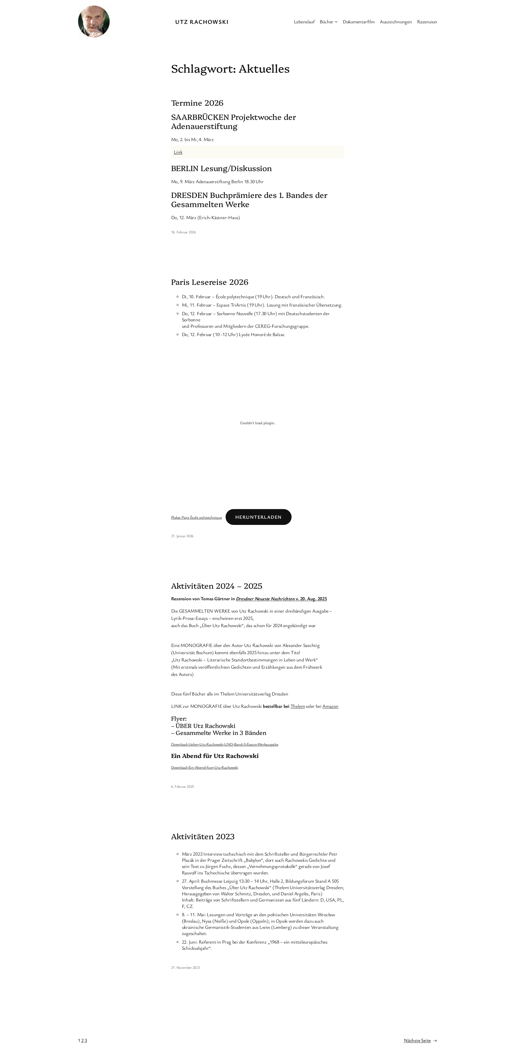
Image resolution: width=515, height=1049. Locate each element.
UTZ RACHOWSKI (202, 21)
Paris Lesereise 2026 (209, 281)
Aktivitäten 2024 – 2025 (217, 585)
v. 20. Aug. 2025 (281, 598)
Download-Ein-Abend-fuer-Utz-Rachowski (204, 767)
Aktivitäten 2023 (203, 836)
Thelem (297, 706)
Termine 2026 (197, 102)
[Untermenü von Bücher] (336, 21)
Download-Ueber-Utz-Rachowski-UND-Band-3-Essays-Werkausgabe (224, 744)
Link (178, 152)
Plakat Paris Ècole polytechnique (196, 517)
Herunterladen (258, 517)
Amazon (330, 706)
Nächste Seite (420, 1040)
